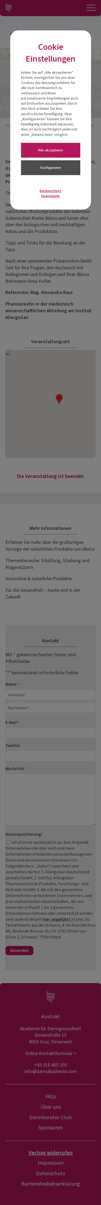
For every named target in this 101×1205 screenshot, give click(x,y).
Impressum (50, 196)
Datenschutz (50, 191)
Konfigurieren (50, 168)
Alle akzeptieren (50, 150)
